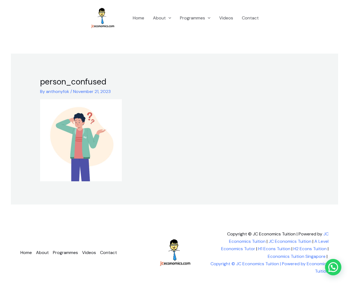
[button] (333, 267)
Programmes (192, 18)
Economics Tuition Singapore (297, 256)
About (159, 18)
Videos (226, 18)
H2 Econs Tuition (310, 249)
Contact (250, 18)
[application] (168, 18)
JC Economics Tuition (290, 241)
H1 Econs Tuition (274, 249)
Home (138, 18)
